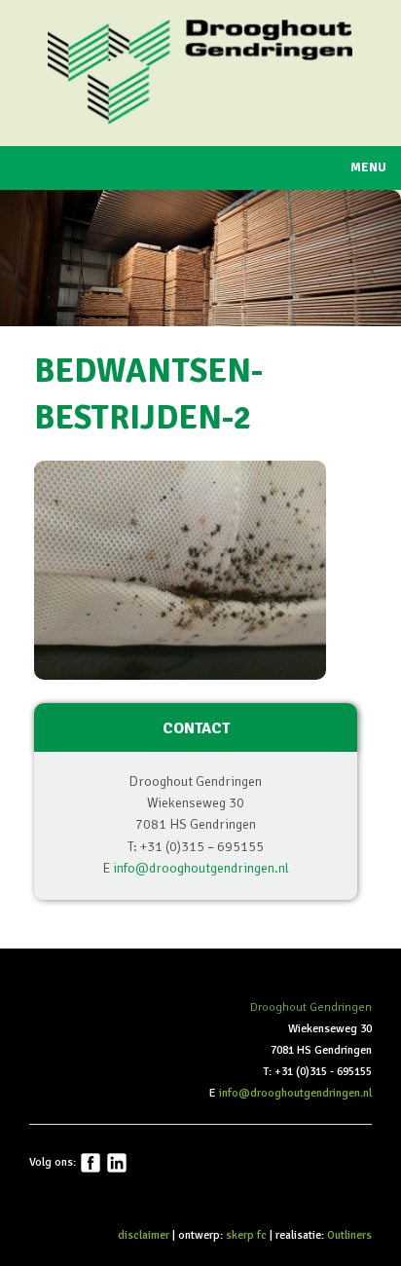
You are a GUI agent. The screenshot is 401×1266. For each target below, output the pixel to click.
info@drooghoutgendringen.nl (201, 868)
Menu (368, 167)
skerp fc (246, 1235)
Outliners (349, 1235)
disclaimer (143, 1235)
